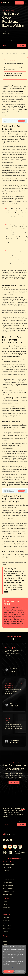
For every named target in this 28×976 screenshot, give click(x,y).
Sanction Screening (8, 888)
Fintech (5, 901)
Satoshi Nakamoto (18, 131)
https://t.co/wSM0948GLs (14, 580)
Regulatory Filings (7, 894)
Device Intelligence (7, 867)
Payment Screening (8, 885)
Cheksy (17, 196)
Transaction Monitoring (8, 880)
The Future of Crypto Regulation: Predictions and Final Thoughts (13, 74)
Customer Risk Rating (8, 891)
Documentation (7, 920)
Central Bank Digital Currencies (20, 227)
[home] (5, 3)
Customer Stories (7, 926)
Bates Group (17, 371)
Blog (8, 53)
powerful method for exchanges (15, 410)
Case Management (7, 882)
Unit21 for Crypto (15, 53)
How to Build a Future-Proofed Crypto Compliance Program (14, 68)
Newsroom (5, 939)
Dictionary (5, 931)
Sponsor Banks (6, 907)
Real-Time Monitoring (8, 864)
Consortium (6, 870)
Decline (19, 971)
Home (3, 53)
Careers (5, 944)
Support (5, 923)
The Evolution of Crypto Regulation (13, 63)
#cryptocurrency (10, 571)
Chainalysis (6, 167)
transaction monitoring (18, 408)
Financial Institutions (8, 910)
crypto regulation (18, 91)
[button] (26, 3)
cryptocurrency (6, 170)
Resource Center (7, 928)
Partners (5, 941)
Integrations (6, 917)
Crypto (5, 904)
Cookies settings (14, 967)
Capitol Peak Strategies (15, 146)
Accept (8, 971)
